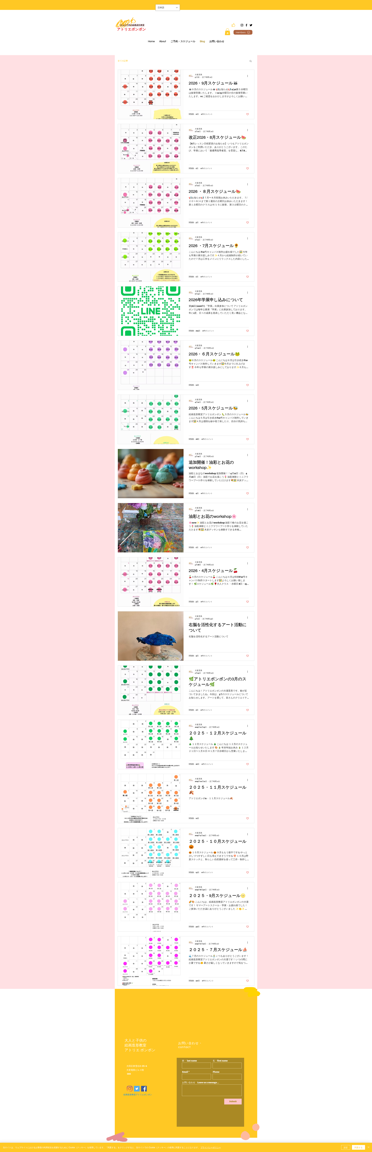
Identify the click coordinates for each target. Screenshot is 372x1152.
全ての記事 (123, 60)
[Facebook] (246, 25)
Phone (216, 1072)
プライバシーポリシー (211, 1147)
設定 (346, 1147)
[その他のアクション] (248, 76)
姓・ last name (189, 1061)
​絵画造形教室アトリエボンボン (138, 1094)
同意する (358, 1147)
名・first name (220, 1061)
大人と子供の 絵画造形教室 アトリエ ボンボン (140, 1045)
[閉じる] (368, 1147)
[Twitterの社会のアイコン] (137, 1089)
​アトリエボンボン (131, 29)
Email (185, 1072)
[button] (227, 31)
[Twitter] (251, 25)
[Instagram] (242, 25)
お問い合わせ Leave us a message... (200, 1082)
